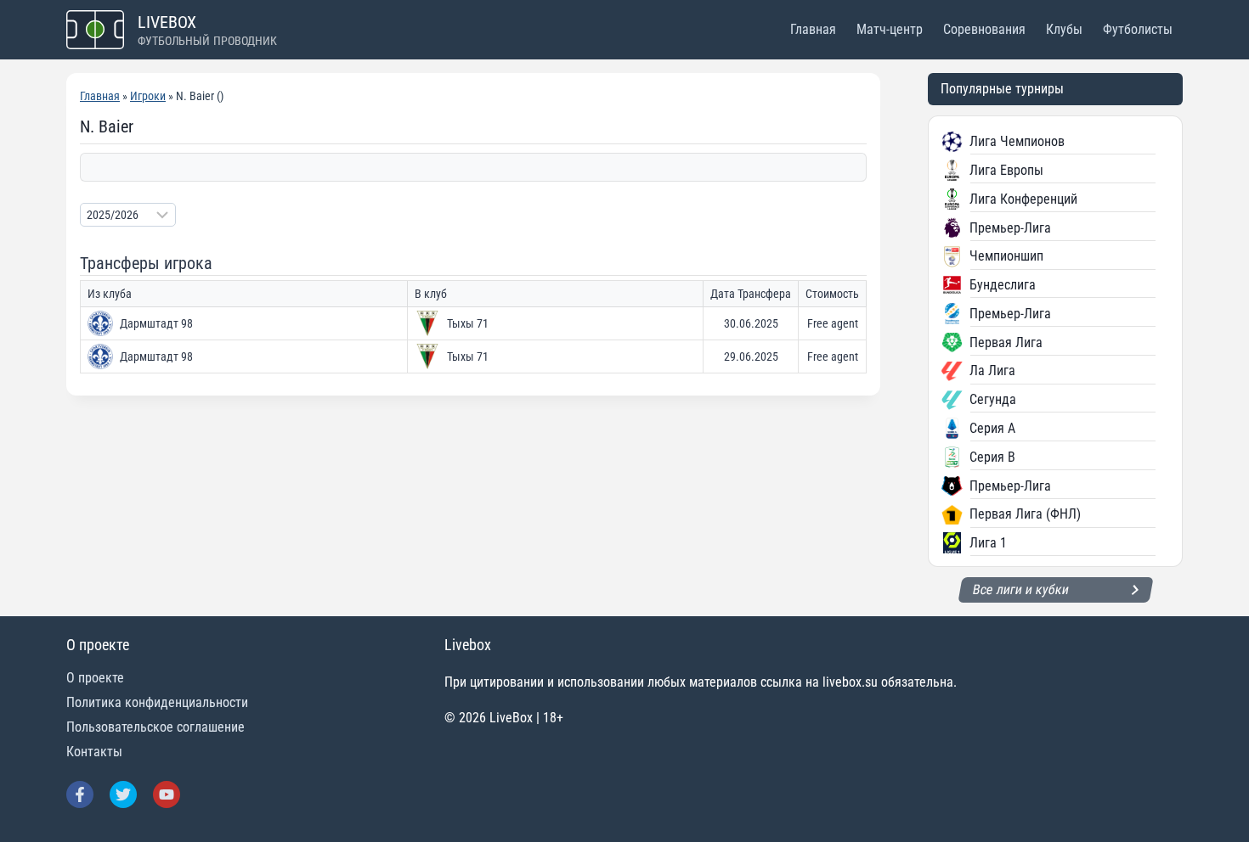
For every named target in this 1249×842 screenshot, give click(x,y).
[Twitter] (123, 794)
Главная (813, 29)
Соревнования (984, 29)
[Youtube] (166, 794)
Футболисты (1138, 29)
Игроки (148, 96)
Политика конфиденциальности (157, 702)
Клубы (1064, 29)
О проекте (95, 678)
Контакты (94, 752)
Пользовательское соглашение (155, 727)
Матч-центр (889, 29)
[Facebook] (79, 794)
